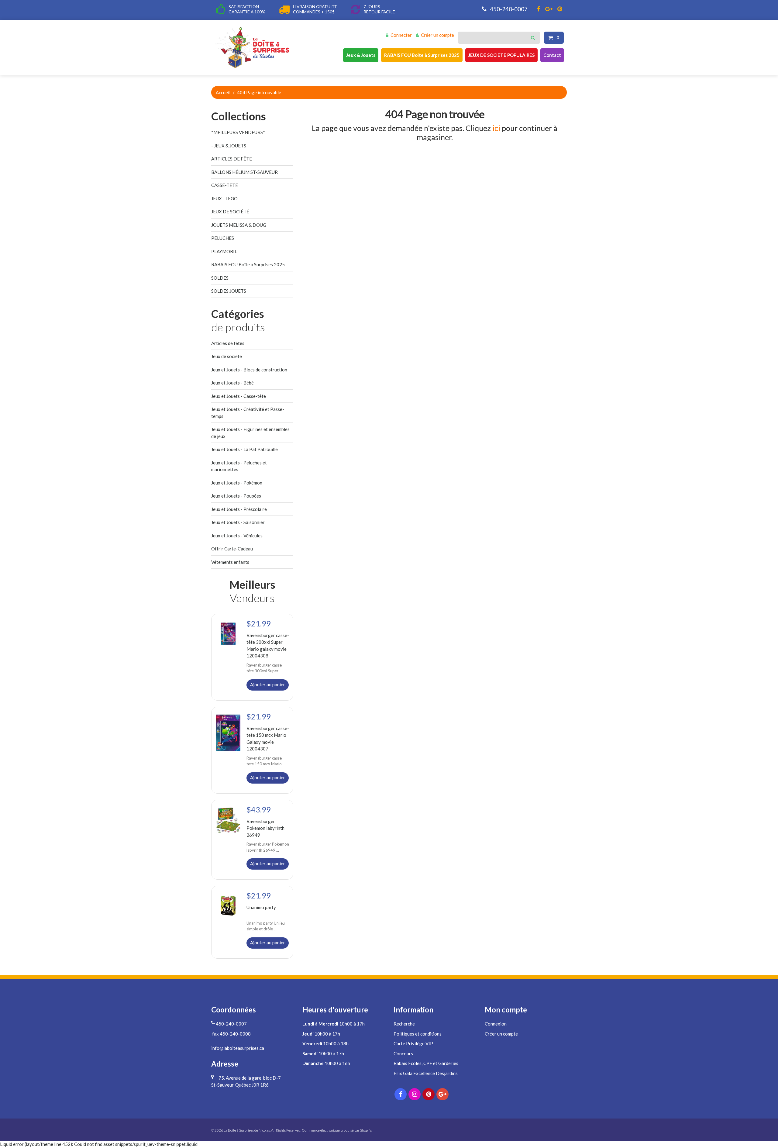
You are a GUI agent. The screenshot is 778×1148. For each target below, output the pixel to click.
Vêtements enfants (230, 562)
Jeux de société (226, 356)
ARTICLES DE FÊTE (231, 158)
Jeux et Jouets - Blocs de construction (249, 369)
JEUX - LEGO (224, 198)
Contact (552, 55)
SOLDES (220, 278)
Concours (403, 1053)
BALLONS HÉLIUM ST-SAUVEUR (244, 172)
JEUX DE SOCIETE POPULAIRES (501, 55)
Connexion (496, 1023)
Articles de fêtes (227, 343)
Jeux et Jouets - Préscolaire (239, 509)
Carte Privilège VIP (413, 1043)
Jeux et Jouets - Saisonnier (238, 522)
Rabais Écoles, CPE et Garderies (426, 1063)
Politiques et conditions (418, 1033)
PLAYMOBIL (224, 251)
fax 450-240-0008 (231, 1033)
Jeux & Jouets (360, 55)
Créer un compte (437, 35)
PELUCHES (222, 238)
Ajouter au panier (267, 684)
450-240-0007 (508, 8)
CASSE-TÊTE (224, 185)
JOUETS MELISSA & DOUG (238, 225)
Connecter (401, 35)
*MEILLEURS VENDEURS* (238, 132)
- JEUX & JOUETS (228, 145)
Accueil (223, 92)
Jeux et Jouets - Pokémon (236, 482)
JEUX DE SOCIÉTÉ (230, 211)
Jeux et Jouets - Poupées (236, 495)
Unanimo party (261, 907)
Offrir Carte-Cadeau (232, 548)
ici (496, 128)
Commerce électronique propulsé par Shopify (336, 1130)
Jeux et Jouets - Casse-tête (238, 396)
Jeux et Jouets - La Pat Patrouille (244, 449)
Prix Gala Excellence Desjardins (426, 1073)
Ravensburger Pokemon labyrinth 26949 (265, 827)
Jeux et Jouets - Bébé (232, 382)
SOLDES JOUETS (228, 291)
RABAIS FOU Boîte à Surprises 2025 (422, 55)
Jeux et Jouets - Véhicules (237, 535)
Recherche (404, 1023)
